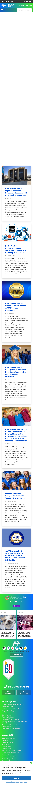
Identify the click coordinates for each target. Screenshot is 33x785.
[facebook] (8, 648)
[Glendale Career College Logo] (8, 5)
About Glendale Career (8, 738)
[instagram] (4, 648)
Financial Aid (5, 744)
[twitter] (21, 648)
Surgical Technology (8, 711)
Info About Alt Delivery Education (11, 751)
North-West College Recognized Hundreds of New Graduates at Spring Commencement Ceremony (15, 372)
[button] (30, 763)
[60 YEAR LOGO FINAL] (8, 670)
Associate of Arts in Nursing (10, 719)
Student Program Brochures (10, 759)
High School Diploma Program (11, 728)
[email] (25, 648)
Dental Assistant (7, 715)
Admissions (5, 740)
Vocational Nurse (7, 713)
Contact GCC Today (7, 742)
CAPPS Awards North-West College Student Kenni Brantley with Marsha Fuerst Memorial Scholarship (15, 555)
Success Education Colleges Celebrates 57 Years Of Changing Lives (15, 496)
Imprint (25, 782)
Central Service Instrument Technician (13, 705)
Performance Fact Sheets (9, 757)
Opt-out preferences (10, 782)
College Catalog (6, 748)
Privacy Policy (19, 782)
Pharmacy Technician (8, 717)
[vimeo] (17, 648)
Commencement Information (10, 753)
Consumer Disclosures (9, 755)
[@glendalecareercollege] (7, 597)
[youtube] (12, 648)
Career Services (7, 746)
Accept (16, 778)
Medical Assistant (7, 707)
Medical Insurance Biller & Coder (11, 709)
